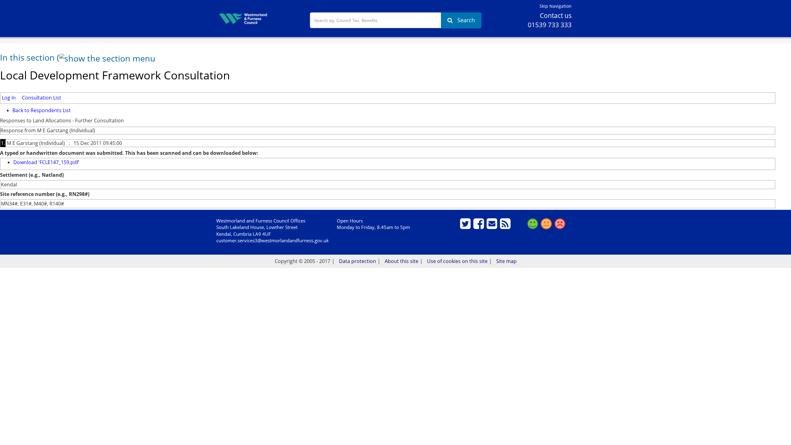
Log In (9, 97)
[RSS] (506, 226)
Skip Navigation (555, 6)
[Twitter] (466, 226)
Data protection (357, 261)
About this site (401, 261)
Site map (506, 261)
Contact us (556, 15)
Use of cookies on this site (457, 261)
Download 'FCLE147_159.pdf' (46, 162)
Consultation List (41, 97)
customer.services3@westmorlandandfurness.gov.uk (272, 240)
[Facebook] (479, 226)
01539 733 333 (550, 24)
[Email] (493, 226)
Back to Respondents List (41, 110)
